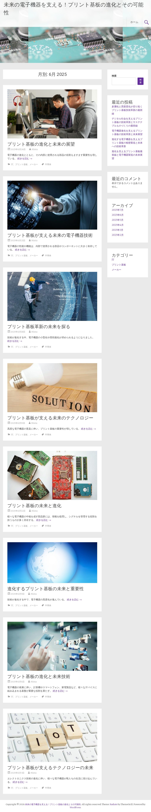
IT (12, 164)
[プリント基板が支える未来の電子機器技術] (52, 228)
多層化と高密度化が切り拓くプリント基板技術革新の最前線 (127, 110)
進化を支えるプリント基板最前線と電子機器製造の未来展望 (127, 155)
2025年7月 (117, 209)
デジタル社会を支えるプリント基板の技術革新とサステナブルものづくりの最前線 (127, 122)
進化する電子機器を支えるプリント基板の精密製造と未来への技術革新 (127, 143)
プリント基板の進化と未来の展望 (41, 144)
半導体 (48, 164)
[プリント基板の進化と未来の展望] (52, 137)
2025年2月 (118, 234)
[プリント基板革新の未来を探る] (52, 320)
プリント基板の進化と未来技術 (38, 676)
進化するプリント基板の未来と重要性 (45, 588)
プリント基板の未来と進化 (34, 505)
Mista (35, 149)
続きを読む (24, 158)
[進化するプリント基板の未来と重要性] (52, 582)
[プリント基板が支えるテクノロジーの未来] (52, 761)
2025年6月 (118, 214)
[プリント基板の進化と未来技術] (52, 669)
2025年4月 (118, 224)
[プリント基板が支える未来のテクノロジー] (52, 411)
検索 (114, 75)
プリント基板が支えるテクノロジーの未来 (50, 767)
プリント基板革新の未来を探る (38, 326)
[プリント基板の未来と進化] (52, 499)
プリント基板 (21, 164)
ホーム (134, 22)
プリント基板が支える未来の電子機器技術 (50, 235)
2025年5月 (117, 219)
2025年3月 (117, 229)
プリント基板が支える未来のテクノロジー (50, 417)
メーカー (34, 164)
